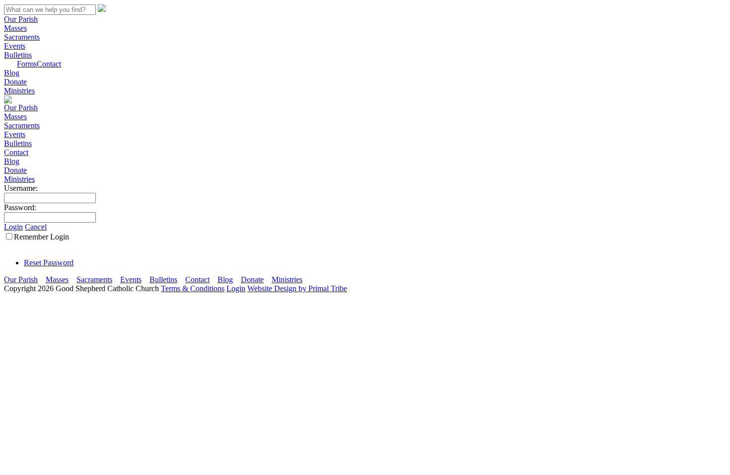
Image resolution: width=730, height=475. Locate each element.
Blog (11, 73)
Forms (27, 64)
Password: (20, 207)
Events (14, 46)
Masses (15, 28)
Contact (49, 64)
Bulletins (18, 55)
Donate (15, 82)
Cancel (36, 227)
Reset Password (48, 262)
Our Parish (21, 19)
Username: (21, 188)
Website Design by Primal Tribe (297, 288)
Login (13, 227)
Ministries (19, 90)
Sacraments (22, 37)
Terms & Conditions (192, 288)
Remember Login (41, 237)
